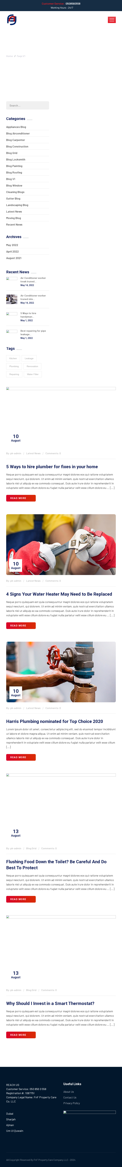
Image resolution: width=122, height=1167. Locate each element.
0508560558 (73, 3)
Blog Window (14, 185)
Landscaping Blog (17, 205)
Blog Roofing (14, 172)
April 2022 (12, 251)
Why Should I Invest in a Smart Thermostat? (50, 1003)
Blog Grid (11, 153)
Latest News (14, 211)
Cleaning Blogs (15, 192)
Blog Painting (14, 166)
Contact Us (69, 1097)
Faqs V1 (21, 55)
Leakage (29, 358)
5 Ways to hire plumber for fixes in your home (52, 466)
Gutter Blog (13, 198)
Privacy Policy (71, 1103)
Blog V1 (10, 179)
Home (9, 55)
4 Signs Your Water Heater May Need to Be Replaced (59, 594)
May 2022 (12, 245)
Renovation (32, 366)
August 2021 (13, 258)
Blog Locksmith (15, 159)
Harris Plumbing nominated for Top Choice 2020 (54, 721)
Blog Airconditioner (18, 133)
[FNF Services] (11, 19)
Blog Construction (17, 146)
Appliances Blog (16, 127)
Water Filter (33, 374)
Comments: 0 (53, 453)
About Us (68, 1091)
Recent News (14, 224)
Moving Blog (13, 218)
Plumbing (14, 366)
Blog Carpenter (15, 140)
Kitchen (13, 358)
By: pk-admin (13, 453)
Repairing (14, 374)
